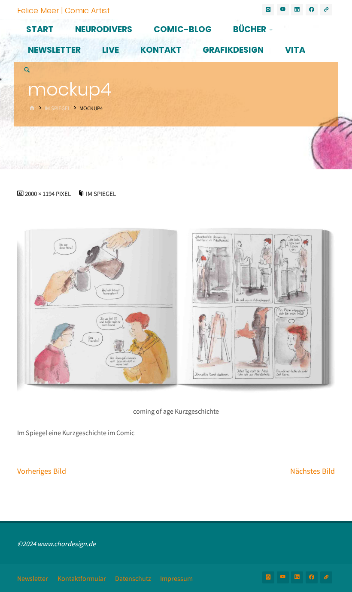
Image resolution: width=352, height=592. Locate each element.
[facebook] (312, 10)
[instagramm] (268, 10)
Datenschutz (133, 578)
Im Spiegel (57, 108)
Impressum (176, 578)
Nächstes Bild (312, 471)
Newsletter (32, 578)
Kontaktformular (82, 578)
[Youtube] (283, 10)
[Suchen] (27, 70)
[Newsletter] (326, 10)
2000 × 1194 (40, 194)
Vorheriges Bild (41, 471)
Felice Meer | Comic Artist (63, 10)
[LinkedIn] (297, 10)
